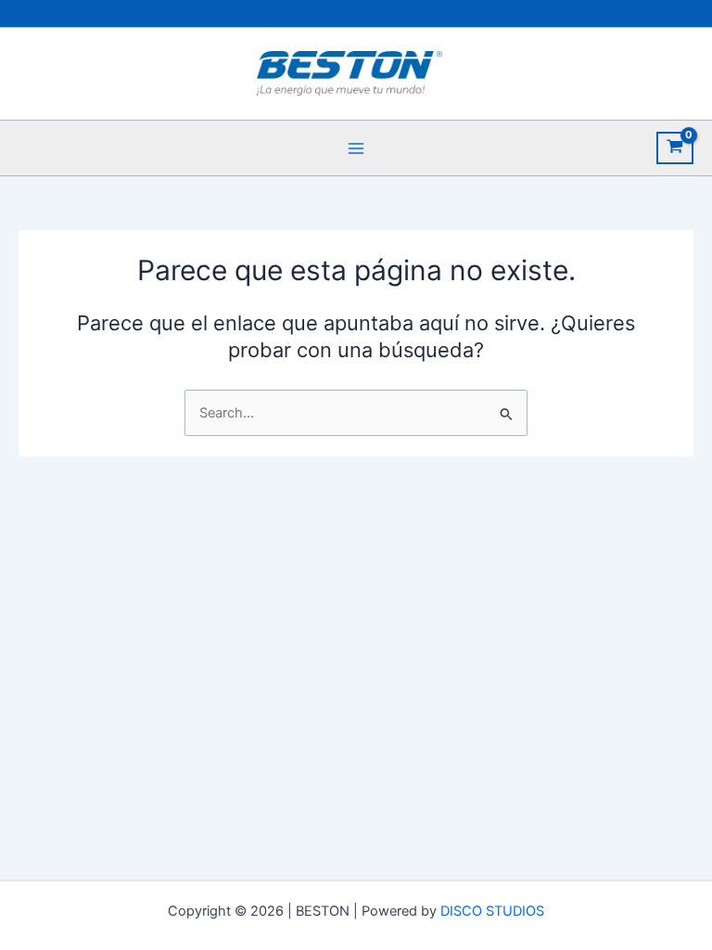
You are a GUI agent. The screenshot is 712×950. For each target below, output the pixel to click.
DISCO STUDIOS (492, 911)
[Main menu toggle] (356, 147)
